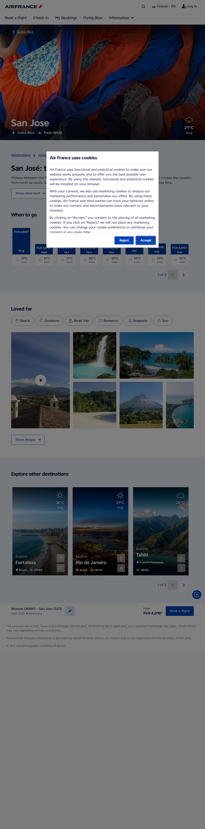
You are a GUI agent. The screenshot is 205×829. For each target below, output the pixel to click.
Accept (145, 240)
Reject (124, 240)
